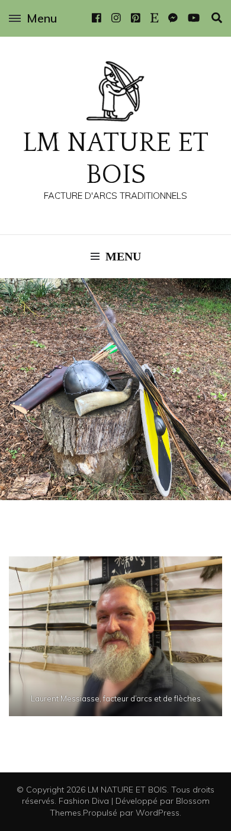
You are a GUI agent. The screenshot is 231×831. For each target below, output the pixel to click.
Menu (42, 18)
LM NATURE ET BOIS (127, 789)
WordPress (157, 812)
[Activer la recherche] (216, 18)
